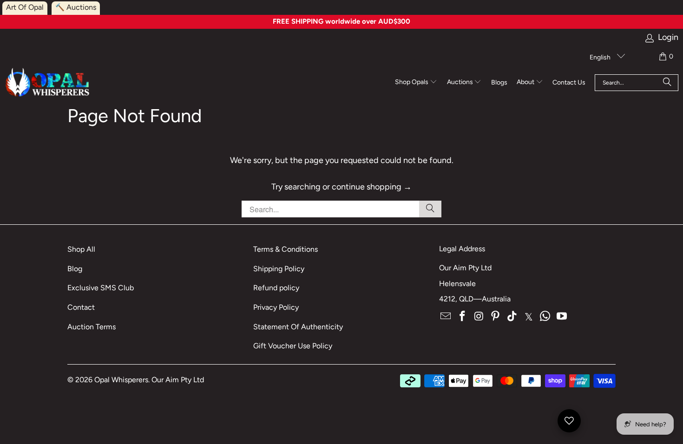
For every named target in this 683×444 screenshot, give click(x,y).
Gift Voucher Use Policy (292, 345)
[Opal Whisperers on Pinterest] (496, 317)
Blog (74, 268)
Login (668, 37)
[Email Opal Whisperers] (446, 317)
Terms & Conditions (285, 249)
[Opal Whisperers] (48, 83)
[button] (416, 83)
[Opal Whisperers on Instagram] (479, 317)
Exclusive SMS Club (100, 287)
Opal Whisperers (121, 379)
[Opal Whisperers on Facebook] (463, 317)
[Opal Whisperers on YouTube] (562, 317)
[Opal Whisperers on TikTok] (512, 317)
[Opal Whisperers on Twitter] (529, 317)
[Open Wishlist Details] (569, 420)
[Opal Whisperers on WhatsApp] (545, 317)
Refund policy (276, 287)
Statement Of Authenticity (298, 326)
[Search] (667, 82)
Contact (81, 307)
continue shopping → (372, 187)
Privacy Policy (276, 307)
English (601, 57)
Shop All (81, 249)
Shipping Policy (278, 268)
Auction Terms (91, 326)
